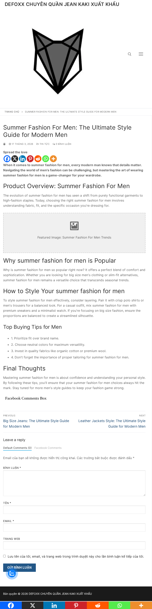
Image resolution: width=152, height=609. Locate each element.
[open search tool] (129, 54)
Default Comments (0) (17, 447)
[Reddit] (37, 158)
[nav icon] (141, 54)
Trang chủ (12, 111)
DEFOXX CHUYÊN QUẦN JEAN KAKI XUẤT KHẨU (62, 4)
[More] (53, 158)
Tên (7, 503)
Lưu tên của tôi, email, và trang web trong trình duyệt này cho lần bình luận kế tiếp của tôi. (76, 556)
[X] (14, 158)
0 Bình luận (63, 144)
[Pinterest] (30, 158)
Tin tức (44, 144)
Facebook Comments (48, 447)
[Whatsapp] (45, 158)
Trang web (11, 538)
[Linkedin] (22, 158)
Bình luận (12, 467)
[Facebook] (7, 158)
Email (8, 521)
